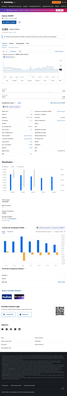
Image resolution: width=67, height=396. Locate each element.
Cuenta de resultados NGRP (13, 228)
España (25, 6)
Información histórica (13, 47)
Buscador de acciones (15, 6)
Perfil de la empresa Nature (13, 269)
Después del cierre (48, 6)
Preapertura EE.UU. (35, 6)
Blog (2, 337)
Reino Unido (61, 282)
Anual (3, 231)
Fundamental (20, 43)
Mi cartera (4, 344)
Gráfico (11, 43)
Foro (27, 43)
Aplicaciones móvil (6, 341)
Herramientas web (6, 348)
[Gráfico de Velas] (3, 51)
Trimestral (10, 231)
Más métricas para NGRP (58, 103)
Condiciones (5, 385)
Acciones (4, 6)
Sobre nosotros (39, 337)
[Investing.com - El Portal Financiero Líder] (9, 2)
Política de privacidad (16, 385)
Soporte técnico (39, 344)
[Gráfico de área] (7, 51)
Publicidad (37, 341)
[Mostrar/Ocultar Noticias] (20, 51)
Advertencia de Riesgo (29, 385)
